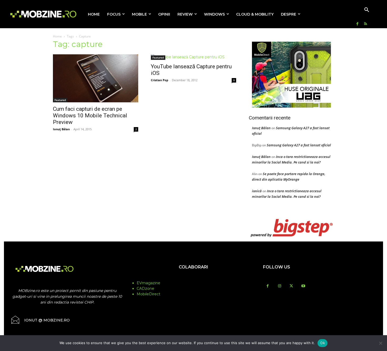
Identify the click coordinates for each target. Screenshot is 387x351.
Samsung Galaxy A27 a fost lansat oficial (299, 145)
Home (57, 36)
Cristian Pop (159, 80)
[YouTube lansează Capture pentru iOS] (193, 57)
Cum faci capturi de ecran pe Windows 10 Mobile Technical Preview (90, 115)
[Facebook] (357, 24)
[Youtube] (303, 286)
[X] (291, 286)
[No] (380, 343)
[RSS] (365, 24)
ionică (257, 191)
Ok (322, 343)
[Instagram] (279, 286)
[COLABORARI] (193, 277)
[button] (367, 10)
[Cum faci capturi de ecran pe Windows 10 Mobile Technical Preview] (95, 78)
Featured (60, 100)
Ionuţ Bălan (61, 129)
